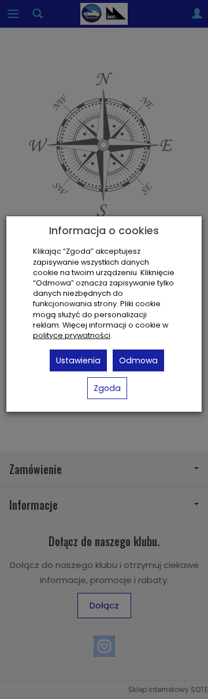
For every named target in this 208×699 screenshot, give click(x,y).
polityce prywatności (71, 335)
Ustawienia (78, 360)
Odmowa (138, 360)
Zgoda (107, 388)
